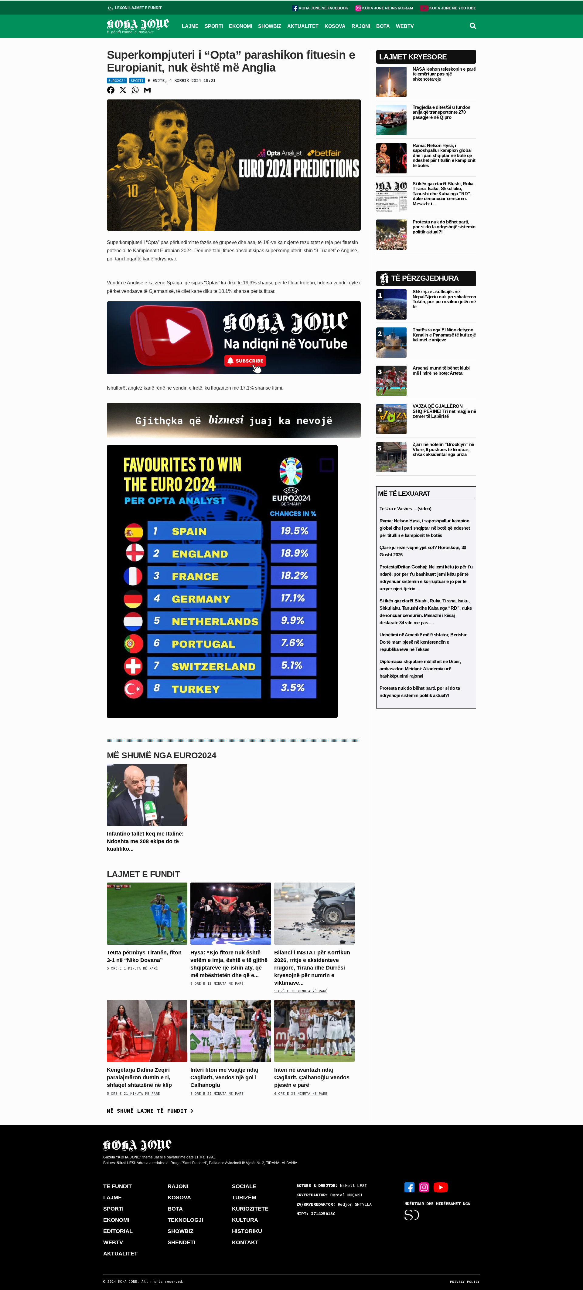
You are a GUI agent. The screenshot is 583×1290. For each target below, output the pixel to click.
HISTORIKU (247, 1231)
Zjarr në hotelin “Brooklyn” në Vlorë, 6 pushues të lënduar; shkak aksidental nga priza (443, 449)
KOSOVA (335, 26)
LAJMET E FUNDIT (143, 874)
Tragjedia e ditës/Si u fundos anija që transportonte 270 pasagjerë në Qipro (441, 112)
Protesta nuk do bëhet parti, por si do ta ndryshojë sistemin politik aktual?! (444, 226)
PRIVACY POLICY (465, 1282)
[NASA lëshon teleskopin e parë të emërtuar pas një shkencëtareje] (391, 81)
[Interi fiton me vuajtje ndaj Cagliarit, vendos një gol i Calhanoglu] (230, 1030)
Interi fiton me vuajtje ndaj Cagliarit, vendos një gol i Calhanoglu (224, 1077)
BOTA (383, 26)
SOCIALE (244, 1186)
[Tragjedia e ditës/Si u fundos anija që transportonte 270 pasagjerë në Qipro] (391, 119)
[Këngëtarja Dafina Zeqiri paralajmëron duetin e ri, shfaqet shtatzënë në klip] (147, 1030)
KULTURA (245, 1220)
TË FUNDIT (117, 1186)
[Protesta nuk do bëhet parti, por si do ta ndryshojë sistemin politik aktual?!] (391, 234)
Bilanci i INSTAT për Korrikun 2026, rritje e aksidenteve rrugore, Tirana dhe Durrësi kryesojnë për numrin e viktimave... (312, 968)
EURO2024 (116, 80)
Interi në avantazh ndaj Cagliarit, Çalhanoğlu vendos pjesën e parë (311, 1077)
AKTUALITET (303, 26)
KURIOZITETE (250, 1209)
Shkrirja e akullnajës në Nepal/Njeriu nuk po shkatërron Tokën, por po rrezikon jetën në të (444, 299)
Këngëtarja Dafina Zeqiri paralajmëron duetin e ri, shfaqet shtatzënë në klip (139, 1077)
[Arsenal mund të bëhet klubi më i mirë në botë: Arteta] (391, 380)
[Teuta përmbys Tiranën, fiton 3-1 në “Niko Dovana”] (147, 913)
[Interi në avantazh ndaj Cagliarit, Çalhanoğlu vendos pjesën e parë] (314, 1030)
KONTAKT (245, 1242)
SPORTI (214, 26)
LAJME (190, 26)
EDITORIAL (118, 1231)
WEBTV (405, 26)
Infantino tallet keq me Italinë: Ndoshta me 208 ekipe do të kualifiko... (145, 841)
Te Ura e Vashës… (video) (405, 508)
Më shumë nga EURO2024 (161, 755)
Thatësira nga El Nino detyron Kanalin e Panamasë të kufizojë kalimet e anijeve (444, 334)
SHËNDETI (181, 1242)
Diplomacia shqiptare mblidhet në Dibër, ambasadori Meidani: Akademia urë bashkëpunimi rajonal (420, 669)
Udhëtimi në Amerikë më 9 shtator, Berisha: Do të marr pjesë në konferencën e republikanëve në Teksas (423, 642)
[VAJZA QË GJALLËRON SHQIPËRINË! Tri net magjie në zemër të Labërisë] (391, 418)
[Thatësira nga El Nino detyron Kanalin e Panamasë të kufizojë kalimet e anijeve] (391, 342)
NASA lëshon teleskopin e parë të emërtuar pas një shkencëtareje (444, 74)
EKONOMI (240, 26)
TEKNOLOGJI (185, 1220)
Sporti (137, 80)
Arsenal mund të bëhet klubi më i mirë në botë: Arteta (441, 370)
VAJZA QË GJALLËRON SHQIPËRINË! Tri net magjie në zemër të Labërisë (444, 411)
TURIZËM (244, 1198)
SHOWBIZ (269, 26)
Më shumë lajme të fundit (148, 1110)
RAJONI (361, 26)
